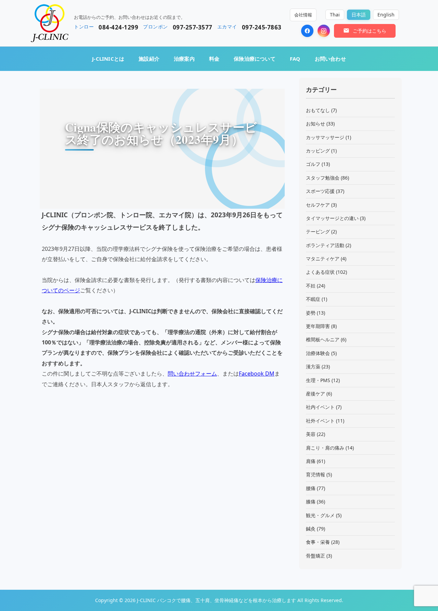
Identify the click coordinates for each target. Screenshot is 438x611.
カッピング (318, 150)
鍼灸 (310, 528)
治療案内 (184, 58)
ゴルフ (313, 164)
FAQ (295, 58)
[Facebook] (307, 31)
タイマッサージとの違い (332, 218)
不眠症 (313, 299)
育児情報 (315, 474)
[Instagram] (324, 31)
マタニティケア (322, 258)
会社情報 (303, 15)
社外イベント (320, 420)
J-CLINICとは (108, 58)
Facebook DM (256, 373)
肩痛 (310, 461)
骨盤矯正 (315, 555)
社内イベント (320, 407)
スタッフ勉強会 (322, 177)
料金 (214, 58)
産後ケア (315, 393)
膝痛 (310, 501)
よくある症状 (320, 272)
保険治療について (254, 58)
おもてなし (318, 110)
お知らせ (315, 123)
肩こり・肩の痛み (325, 447)
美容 (310, 434)
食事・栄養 (318, 542)
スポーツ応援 (320, 191)
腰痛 (310, 488)
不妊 (310, 285)
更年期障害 (318, 326)
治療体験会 (318, 353)
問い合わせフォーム (192, 373)
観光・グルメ (320, 515)
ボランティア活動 (325, 245)
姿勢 (310, 312)
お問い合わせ (330, 58)
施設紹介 (149, 58)
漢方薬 (313, 366)
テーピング (318, 231)
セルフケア (318, 204)
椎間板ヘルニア (322, 339)
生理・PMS (318, 380)
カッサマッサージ (325, 137)
